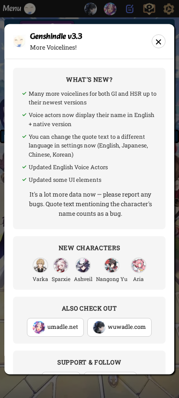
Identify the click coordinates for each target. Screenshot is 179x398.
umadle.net (62, 327)
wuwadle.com (127, 327)
